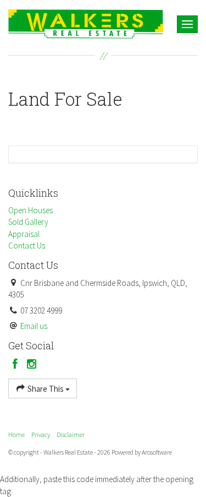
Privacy (40, 434)
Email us (33, 326)
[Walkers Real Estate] (85, 23)
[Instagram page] (32, 364)
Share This (45, 388)
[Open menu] (187, 24)
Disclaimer (71, 434)
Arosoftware (157, 452)
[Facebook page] (16, 364)
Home (16, 434)
